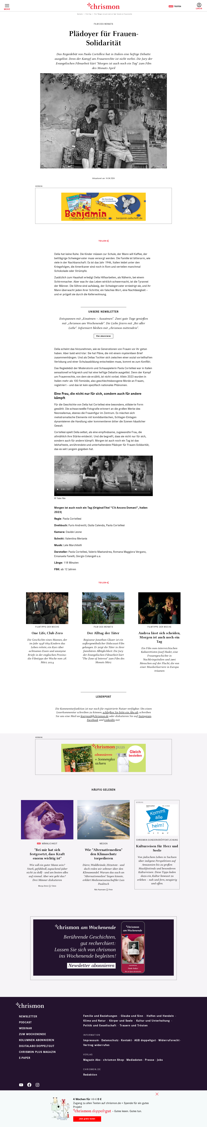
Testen (175, 6)
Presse (149, 1060)
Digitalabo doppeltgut (36, 1046)
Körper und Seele (121, 1020)
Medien (104, 843)
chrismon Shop (113, 1060)
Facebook (92, 720)
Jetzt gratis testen (87, 1119)
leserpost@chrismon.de (94, 716)
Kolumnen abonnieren (36, 1040)
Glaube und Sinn (132, 1016)
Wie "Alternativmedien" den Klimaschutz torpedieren (103, 854)
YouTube (21, 1085)
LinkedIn (109, 720)
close (157, 1094)
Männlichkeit (49, 843)
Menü (7, 9)
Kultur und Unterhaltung (153, 1020)
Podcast (25, 1022)
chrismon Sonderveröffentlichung (157, 840)
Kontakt (126, 1040)
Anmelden (199, 6)
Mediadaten (134, 1060)
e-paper (24, 1058)
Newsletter (28, 1016)
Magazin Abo (92, 1060)
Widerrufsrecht (169, 1040)
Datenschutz (109, 1040)
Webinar (25, 1028)
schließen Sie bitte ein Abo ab (120, 712)
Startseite (80, 14)
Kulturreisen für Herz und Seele (157, 848)
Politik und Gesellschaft (99, 1025)
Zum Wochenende (32, 1034)
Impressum (91, 1040)
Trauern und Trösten (134, 1025)
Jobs (160, 1060)
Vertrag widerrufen (96, 1045)
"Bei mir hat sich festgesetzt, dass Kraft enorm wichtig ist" (47, 854)
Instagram (145, 716)
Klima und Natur (94, 1020)
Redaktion (90, 1074)
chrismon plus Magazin (37, 1052)
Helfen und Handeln (160, 1016)
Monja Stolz (43, 886)
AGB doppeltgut (145, 1040)
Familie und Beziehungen (100, 1016)
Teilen (102, 241)
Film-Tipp (88, 14)
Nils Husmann (100, 889)
